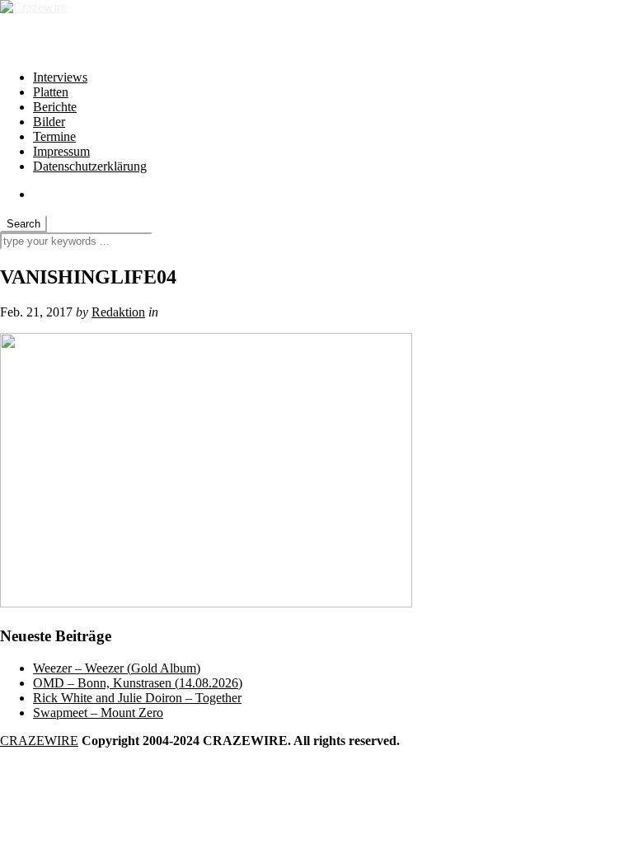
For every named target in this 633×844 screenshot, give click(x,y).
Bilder (49, 122)
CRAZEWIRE (39, 741)
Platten (50, 92)
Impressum (61, 151)
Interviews (60, 77)
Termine (54, 136)
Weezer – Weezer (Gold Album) (116, 668)
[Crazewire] (33, 7)
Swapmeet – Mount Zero (98, 713)
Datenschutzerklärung (90, 166)
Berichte (55, 107)
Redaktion (118, 312)
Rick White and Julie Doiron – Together (137, 698)
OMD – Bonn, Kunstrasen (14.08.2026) (137, 683)
